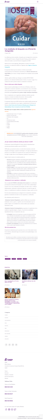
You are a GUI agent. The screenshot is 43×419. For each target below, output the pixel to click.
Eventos (6, 317)
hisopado (19, 258)
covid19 (14, 258)
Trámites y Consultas (9, 374)
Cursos (6, 315)
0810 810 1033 (9, 387)
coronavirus (8, 258)
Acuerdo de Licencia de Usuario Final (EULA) (14, 366)
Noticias (36, 53)
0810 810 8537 (9, 394)
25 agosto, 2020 (7, 53)
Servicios (6, 372)
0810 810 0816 (9, 401)
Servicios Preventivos (9, 376)
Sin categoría (7, 333)
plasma (25, 258)
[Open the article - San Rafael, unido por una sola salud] (26, 275)
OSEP (5, 328)
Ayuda (6, 367)
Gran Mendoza (8, 320)
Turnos (6, 336)
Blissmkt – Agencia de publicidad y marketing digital (32, 418)
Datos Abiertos (8, 364)
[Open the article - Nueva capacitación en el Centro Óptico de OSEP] (9, 275)
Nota (6, 323)
